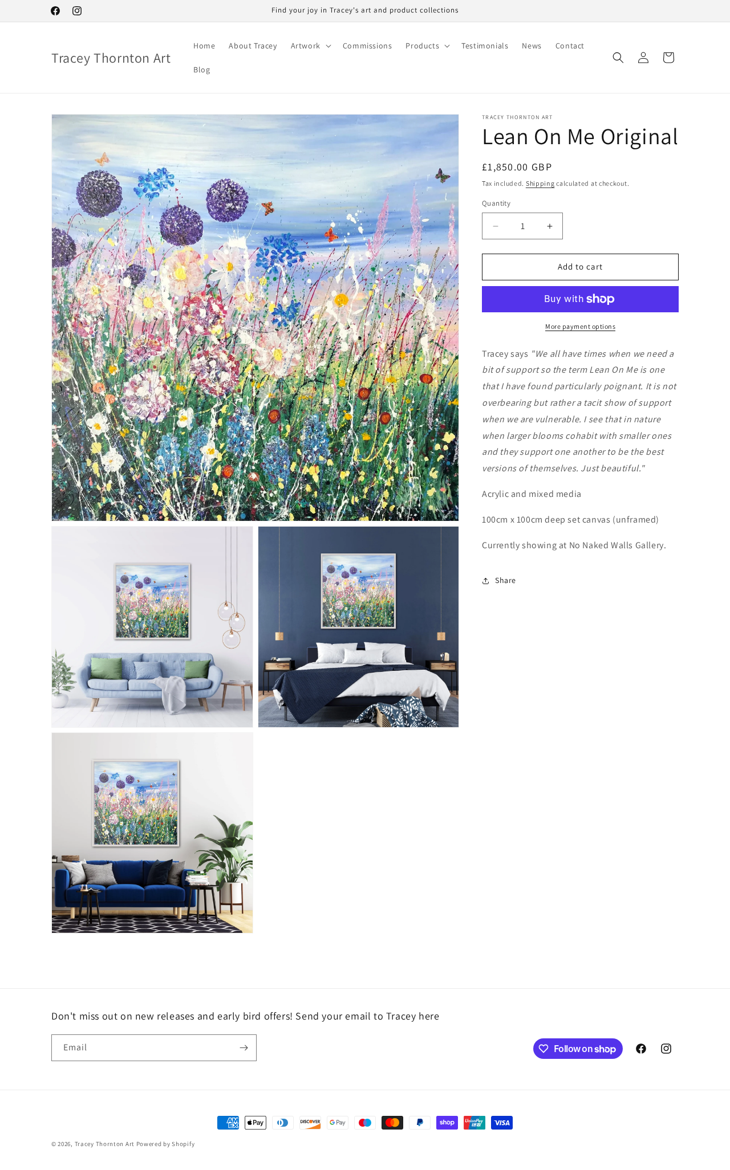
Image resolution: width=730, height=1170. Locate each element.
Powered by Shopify (165, 1144)
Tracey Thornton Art (105, 1144)
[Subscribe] (243, 1047)
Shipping (540, 183)
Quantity (496, 204)
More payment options (580, 326)
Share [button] (505, 580)
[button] (310, 46)
